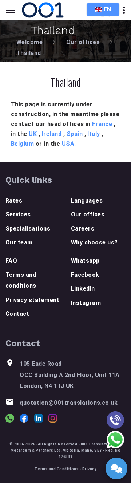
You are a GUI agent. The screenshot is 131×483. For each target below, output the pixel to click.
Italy (93, 133)
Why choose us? (94, 242)
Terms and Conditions (57, 469)
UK (33, 133)
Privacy (89, 469)
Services (18, 214)
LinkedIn (83, 288)
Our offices (83, 42)
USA (68, 143)
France (102, 124)
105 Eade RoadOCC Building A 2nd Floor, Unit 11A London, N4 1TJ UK (69, 374)
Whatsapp (85, 260)
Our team (19, 242)
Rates (13, 200)
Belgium (22, 143)
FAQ (11, 260)
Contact (17, 313)
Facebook (85, 274)
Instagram (86, 302)
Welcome (29, 42)
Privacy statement (32, 300)
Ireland (51, 133)
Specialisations (27, 228)
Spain (75, 133)
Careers (82, 228)
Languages (87, 200)
